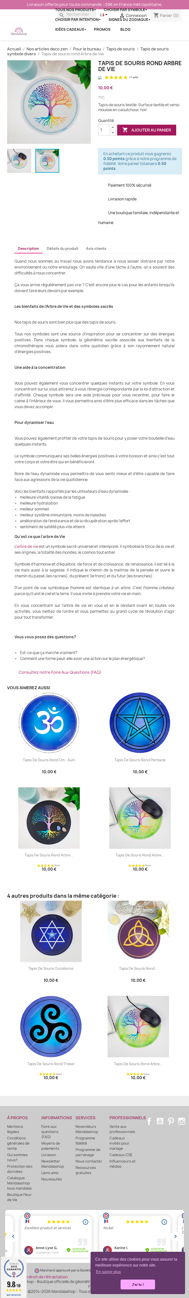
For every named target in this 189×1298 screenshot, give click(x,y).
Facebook (149, 1121)
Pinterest (171, 1121)
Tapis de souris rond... (138, 968)
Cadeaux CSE (121, 1154)
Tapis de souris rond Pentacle (140, 760)
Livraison (48, 1154)
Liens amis (50, 1172)
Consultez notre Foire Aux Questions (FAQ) (60, 672)
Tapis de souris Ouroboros (51, 968)
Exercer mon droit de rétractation (35, 1277)
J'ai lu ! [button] (138, 1284)
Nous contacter (89, 1161)
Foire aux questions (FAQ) (50, 1131)
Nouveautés (51, 1179)
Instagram (182, 1121)
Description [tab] (28, 248)
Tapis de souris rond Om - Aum (49, 760)
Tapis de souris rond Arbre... (49, 855)
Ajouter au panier (146, 130)
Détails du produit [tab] (62, 248)
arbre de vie (27, 546)
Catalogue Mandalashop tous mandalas (19, 1183)
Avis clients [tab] (96, 248)
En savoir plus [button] (108, 1272)
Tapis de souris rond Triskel (50, 1063)
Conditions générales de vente (18, 1143)
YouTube (160, 1121)
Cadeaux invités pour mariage (119, 1143)
